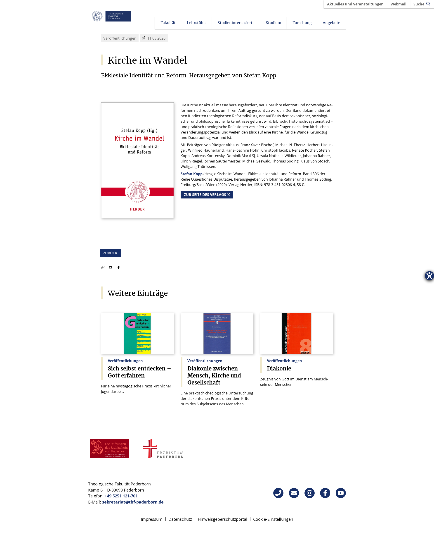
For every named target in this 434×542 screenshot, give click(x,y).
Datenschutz (180, 519)
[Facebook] (325, 493)
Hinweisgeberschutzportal (222, 519)
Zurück (110, 253)
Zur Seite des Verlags (205, 194)
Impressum (152, 519)
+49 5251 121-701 (121, 496)
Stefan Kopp (192, 173)
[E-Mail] (294, 493)
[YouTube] (341, 493)
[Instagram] (309, 493)
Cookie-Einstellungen (273, 519)
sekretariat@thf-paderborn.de (133, 502)
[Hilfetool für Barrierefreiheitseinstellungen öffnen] (429, 275)
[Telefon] (278, 493)
